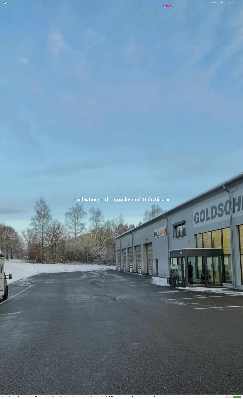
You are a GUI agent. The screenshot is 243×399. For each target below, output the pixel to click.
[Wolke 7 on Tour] (4, 2)
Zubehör (121, 194)
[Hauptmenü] (239, 2)
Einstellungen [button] (229, 396)
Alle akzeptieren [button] (237, 396)
